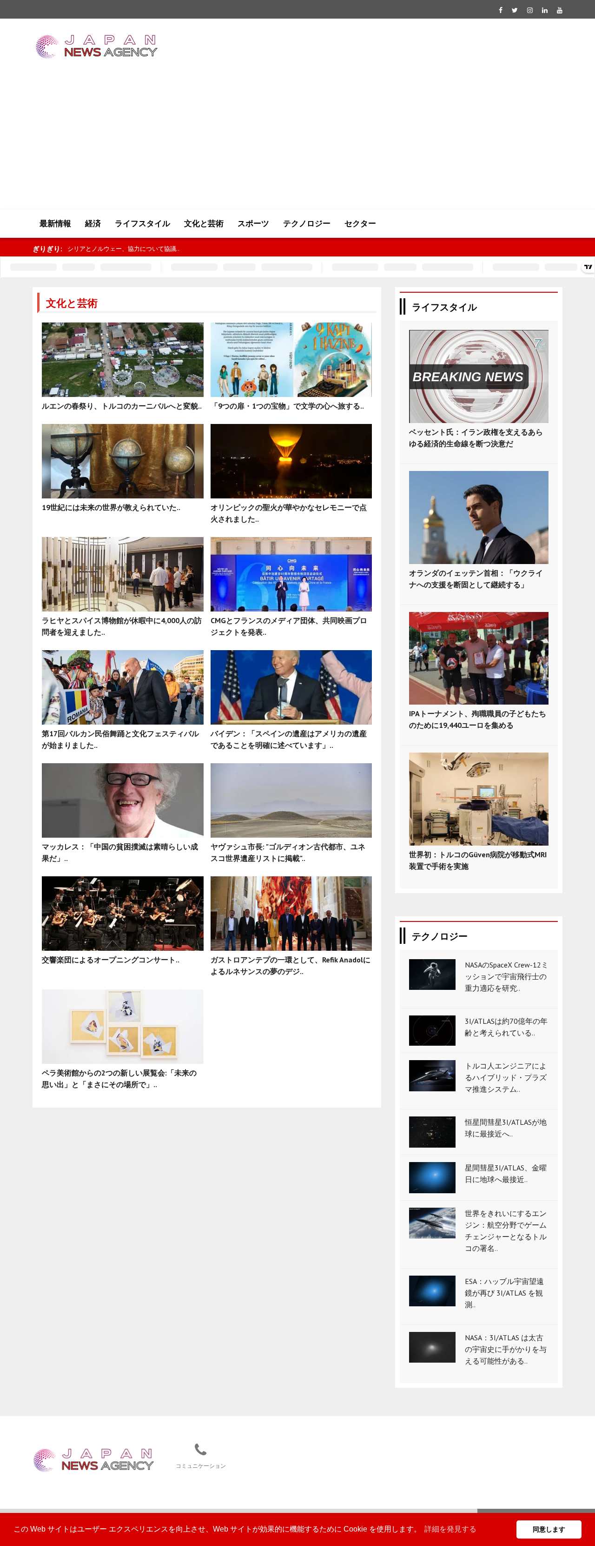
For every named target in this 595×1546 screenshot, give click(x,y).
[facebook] (500, 10)
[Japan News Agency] (93, 1459)
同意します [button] (549, 1529)
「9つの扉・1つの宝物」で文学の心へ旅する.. (287, 405)
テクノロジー (307, 223)
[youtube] (559, 10)
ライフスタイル (142, 223)
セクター (360, 223)
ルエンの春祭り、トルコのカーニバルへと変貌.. (122, 405)
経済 (93, 223)
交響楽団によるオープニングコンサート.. (110, 959)
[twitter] (515, 10)
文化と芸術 (204, 223)
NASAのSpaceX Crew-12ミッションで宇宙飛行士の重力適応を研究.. (507, 976)
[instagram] (530, 10)
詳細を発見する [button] (450, 1529)
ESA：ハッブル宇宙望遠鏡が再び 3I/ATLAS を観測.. (504, 1293)
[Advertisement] (297, 139)
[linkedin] (545, 10)
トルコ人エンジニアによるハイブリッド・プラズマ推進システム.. (506, 1077)
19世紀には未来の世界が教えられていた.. (111, 507)
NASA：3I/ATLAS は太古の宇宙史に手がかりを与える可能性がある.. (506, 1349)
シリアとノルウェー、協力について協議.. (123, 249)
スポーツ (253, 223)
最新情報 (55, 223)
